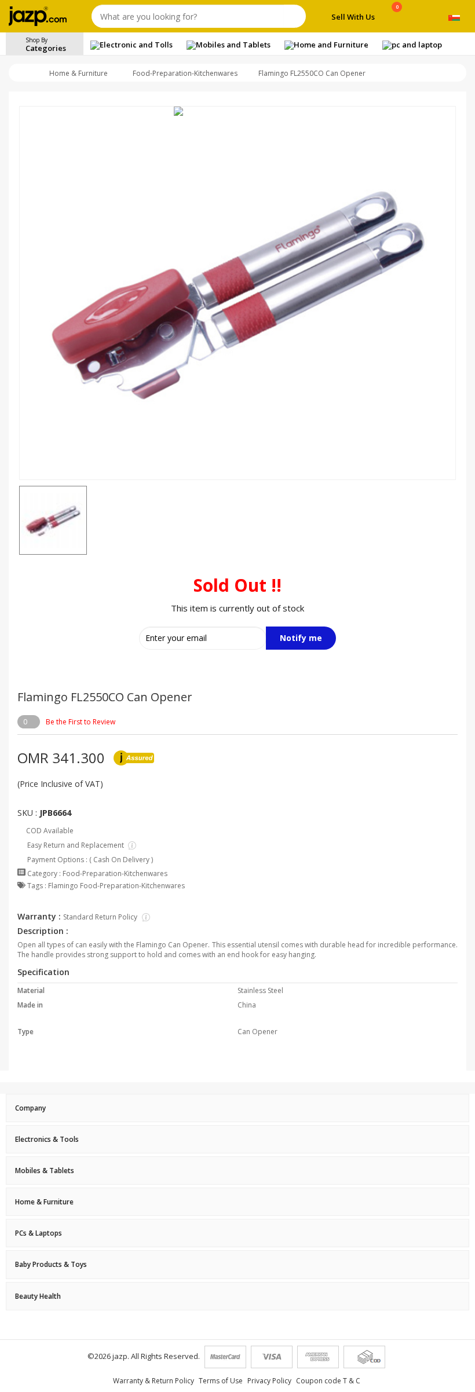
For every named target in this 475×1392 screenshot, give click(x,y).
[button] (19, 520)
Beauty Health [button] (38, 1296)
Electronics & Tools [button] (47, 1139)
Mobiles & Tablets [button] (44, 1170)
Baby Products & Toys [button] (51, 1264)
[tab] (237, 1108)
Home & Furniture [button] (44, 1202)
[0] (397, 18)
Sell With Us (353, 17)
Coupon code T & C (328, 1381)
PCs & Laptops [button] (38, 1233)
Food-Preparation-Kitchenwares (185, 73)
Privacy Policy (269, 1381)
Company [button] (30, 1108)
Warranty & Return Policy (153, 1381)
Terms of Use (221, 1381)
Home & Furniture (78, 73)
